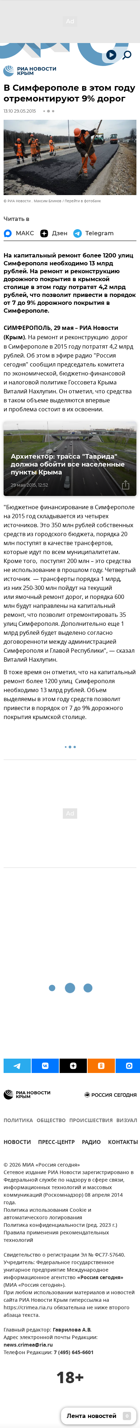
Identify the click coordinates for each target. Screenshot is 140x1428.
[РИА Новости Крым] (29, 71)
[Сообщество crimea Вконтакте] (45, 1066)
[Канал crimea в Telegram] (17, 1066)
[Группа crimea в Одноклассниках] (101, 1066)
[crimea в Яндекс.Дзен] (73, 1066)
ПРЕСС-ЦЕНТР (56, 1143)
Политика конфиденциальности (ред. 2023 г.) (60, 1225)
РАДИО (91, 1143)
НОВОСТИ (17, 1143)
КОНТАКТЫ (123, 1143)
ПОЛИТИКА (18, 1121)
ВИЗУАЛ (126, 1121)
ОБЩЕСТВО (51, 1121)
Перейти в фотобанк (83, 201)
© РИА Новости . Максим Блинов (32, 201)
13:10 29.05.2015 (20, 111)
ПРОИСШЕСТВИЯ (91, 1121)
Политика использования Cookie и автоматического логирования (47, 1214)
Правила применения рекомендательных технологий (56, 1237)
